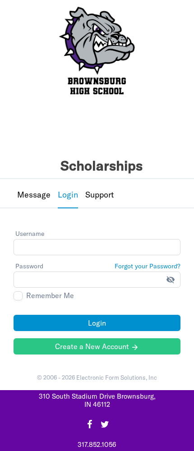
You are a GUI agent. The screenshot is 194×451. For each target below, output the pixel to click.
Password (29, 266)
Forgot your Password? (147, 266)
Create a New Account (97, 346)
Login (97, 322)
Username (29, 234)
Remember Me (50, 295)
